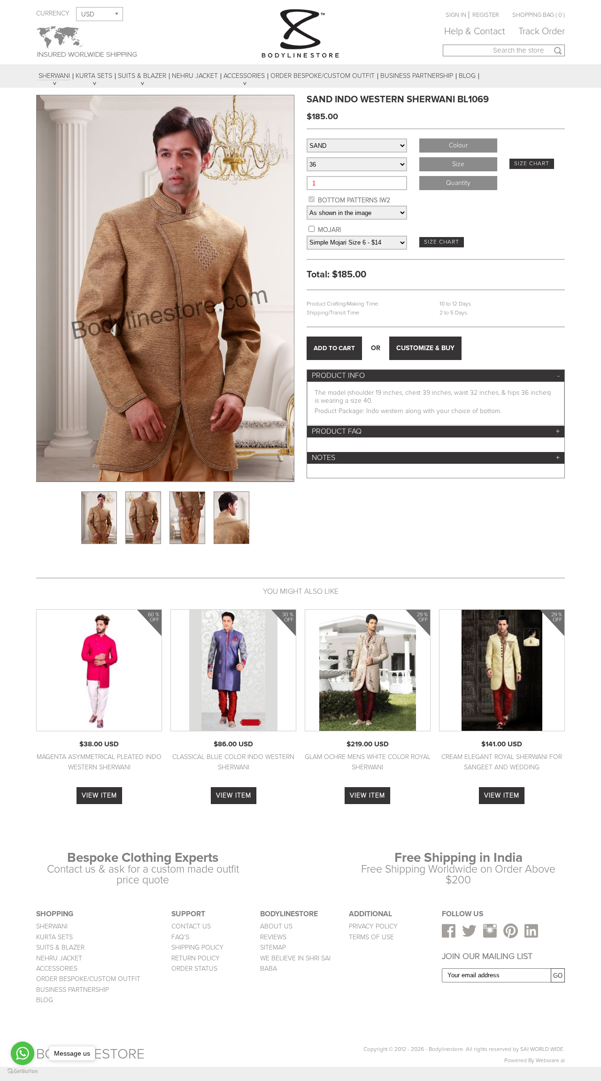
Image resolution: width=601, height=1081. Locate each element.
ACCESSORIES (56, 969)
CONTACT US (191, 926)
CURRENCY (52, 13)
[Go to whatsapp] (22, 1053)
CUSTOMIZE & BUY (425, 348)
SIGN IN (456, 15)
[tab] (435, 376)
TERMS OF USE (371, 937)
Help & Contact (474, 31)
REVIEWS (273, 937)
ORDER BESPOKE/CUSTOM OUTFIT (88, 979)
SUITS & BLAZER (60, 947)
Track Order (541, 31)
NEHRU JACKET (59, 958)
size (458, 164)
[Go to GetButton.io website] (23, 1071)
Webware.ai (550, 1060)
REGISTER (485, 15)
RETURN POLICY (195, 958)
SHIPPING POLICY (197, 947)
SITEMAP (273, 947)
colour (458, 145)
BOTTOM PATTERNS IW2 (354, 200)
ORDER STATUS (194, 969)
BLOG (44, 1000)
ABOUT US (276, 926)
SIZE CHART (531, 163)
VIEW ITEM (99, 795)
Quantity (458, 183)
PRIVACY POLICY (373, 926)
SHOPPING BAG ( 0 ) (538, 15)
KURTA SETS (54, 937)
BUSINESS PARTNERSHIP (72, 990)
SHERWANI (52, 926)
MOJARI (329, 230)
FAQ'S (180, 937)
